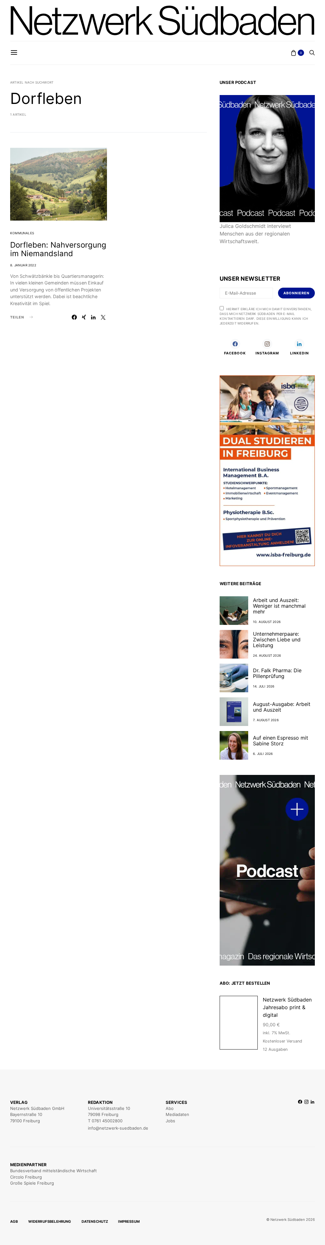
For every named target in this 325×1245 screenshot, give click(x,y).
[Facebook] (300, 1115)
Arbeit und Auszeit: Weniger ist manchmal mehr (279, 606)
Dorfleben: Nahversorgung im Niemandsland (58, 249)
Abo (170, 1108)
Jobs (170, 1120)
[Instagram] (306, 1115)
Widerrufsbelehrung (49, 1221)
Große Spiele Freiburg (32, 1183)
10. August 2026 (267, 622)
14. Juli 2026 (264, 686)
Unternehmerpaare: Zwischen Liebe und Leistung (277, 639)
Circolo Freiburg (26, 1177)
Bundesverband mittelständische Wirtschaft (53, 1170)
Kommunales (22, 233)
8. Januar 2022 (23, 265)
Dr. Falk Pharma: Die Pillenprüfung (277, 673)
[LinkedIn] (312, 1115)
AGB (14, 1221)
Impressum (129, 1221)
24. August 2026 (267, 655)
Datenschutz (95, 1221)
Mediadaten (177, 1114)
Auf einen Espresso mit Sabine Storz (280, 741)
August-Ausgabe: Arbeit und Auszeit (281, 707)
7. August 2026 (266, 720)
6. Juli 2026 (263, 754)
